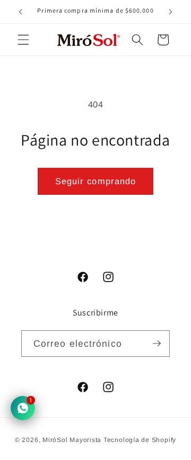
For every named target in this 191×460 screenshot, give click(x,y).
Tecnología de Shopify (139, 440)
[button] (23, 39)
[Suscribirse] (156, 343)
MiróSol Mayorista (71, 440)
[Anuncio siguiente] (171, 11)
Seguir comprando (95, 181)
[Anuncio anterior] (20, 11)
